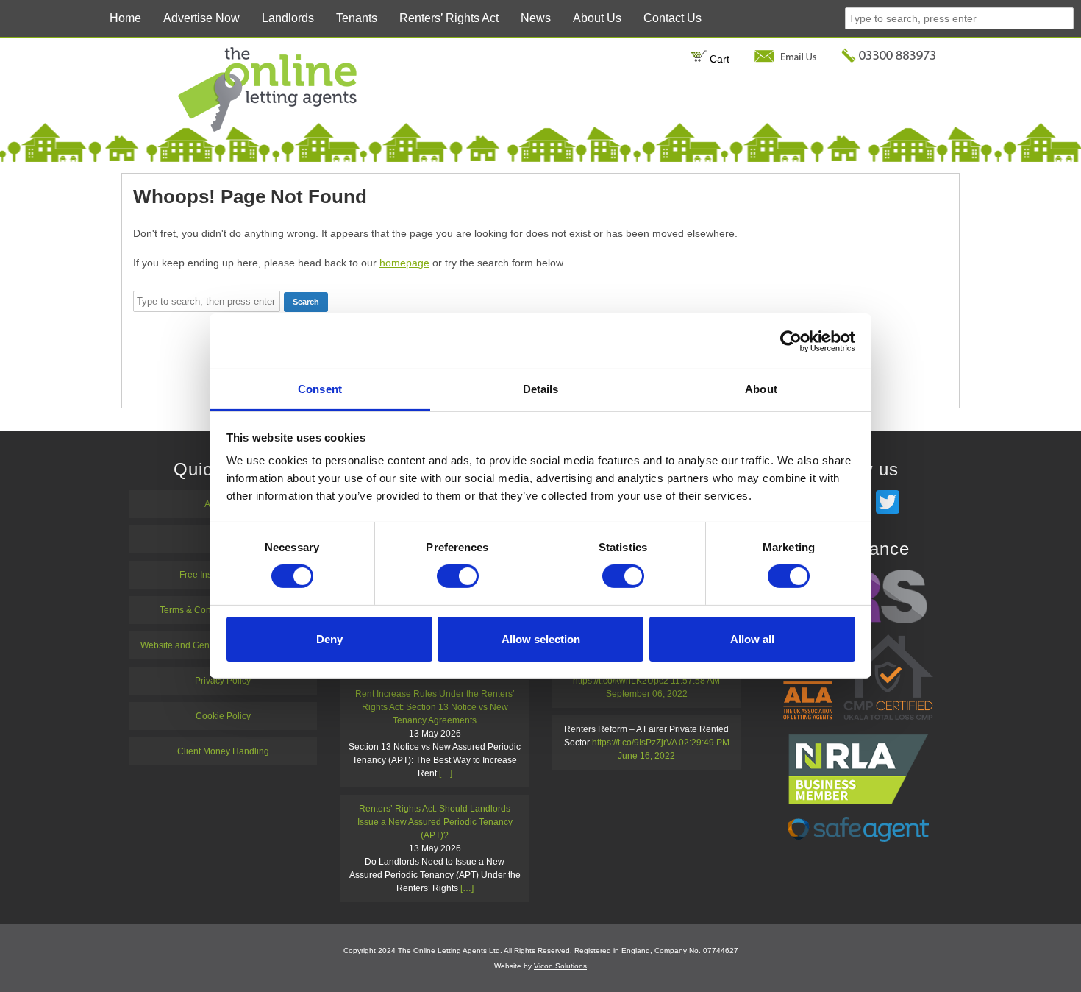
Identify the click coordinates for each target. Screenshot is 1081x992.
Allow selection (541, 639)
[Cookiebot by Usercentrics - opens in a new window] (791, 341)
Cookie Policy (223, 716)
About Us (597, 18)
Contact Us (672, 18)
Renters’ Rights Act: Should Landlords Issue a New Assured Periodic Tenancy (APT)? (435, 822)
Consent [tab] (320, 389)
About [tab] (761, 389)
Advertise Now (201, 18)
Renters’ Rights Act (449, 18)
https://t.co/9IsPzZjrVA (634, 742)
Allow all (752, 639)
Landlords (288, 18)
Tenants (356, 18)
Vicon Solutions (560, 966)
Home (125, 18)
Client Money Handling (223, 751)
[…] (445, 773)
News (536, 18)
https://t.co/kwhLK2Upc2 (620, 681)
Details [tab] (541, 389)
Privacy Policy (223, 681)
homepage (404, 263)
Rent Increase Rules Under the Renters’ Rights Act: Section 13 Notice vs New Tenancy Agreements (435, 707)
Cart (718, 59)
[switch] (458, 576)
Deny (329, 639)
